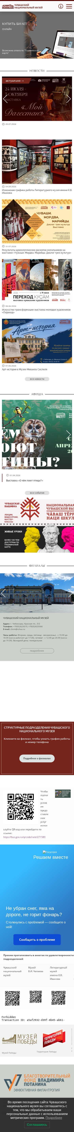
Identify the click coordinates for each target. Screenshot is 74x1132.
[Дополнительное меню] (60, 6)
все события (37, 493)
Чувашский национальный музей (26, 618)
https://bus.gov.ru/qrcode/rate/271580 (24, 837)
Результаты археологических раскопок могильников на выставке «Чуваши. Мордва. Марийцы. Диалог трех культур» (37, 251)
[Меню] (69, 6)
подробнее (37, 650)
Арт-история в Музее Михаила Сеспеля (24, 369)
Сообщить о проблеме (37, 939)
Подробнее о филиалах (37, 758)
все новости (37, 379)
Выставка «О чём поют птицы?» (24, 480)
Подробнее (54, 1117)
